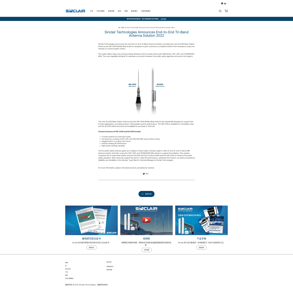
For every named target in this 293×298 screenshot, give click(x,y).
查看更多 (91, 247)
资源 (126, 11)
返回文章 (148, 194)
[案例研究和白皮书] (91, 220)
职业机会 (68, 269)
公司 (91, 11)
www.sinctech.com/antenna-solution (139, 168)
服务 (66, 275)
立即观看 (146, 250)
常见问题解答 (69, 278)
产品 (66, 272)
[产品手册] (201, 220)
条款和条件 (110, 266)
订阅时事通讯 (146, 11)
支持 (119, 11)
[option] (146, 19)
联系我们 (134, 11)
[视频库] (146, 220)
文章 (122, 27)
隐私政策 (109, 270)
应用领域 (111, 11)
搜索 (66, 262)
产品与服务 (100, 11)
